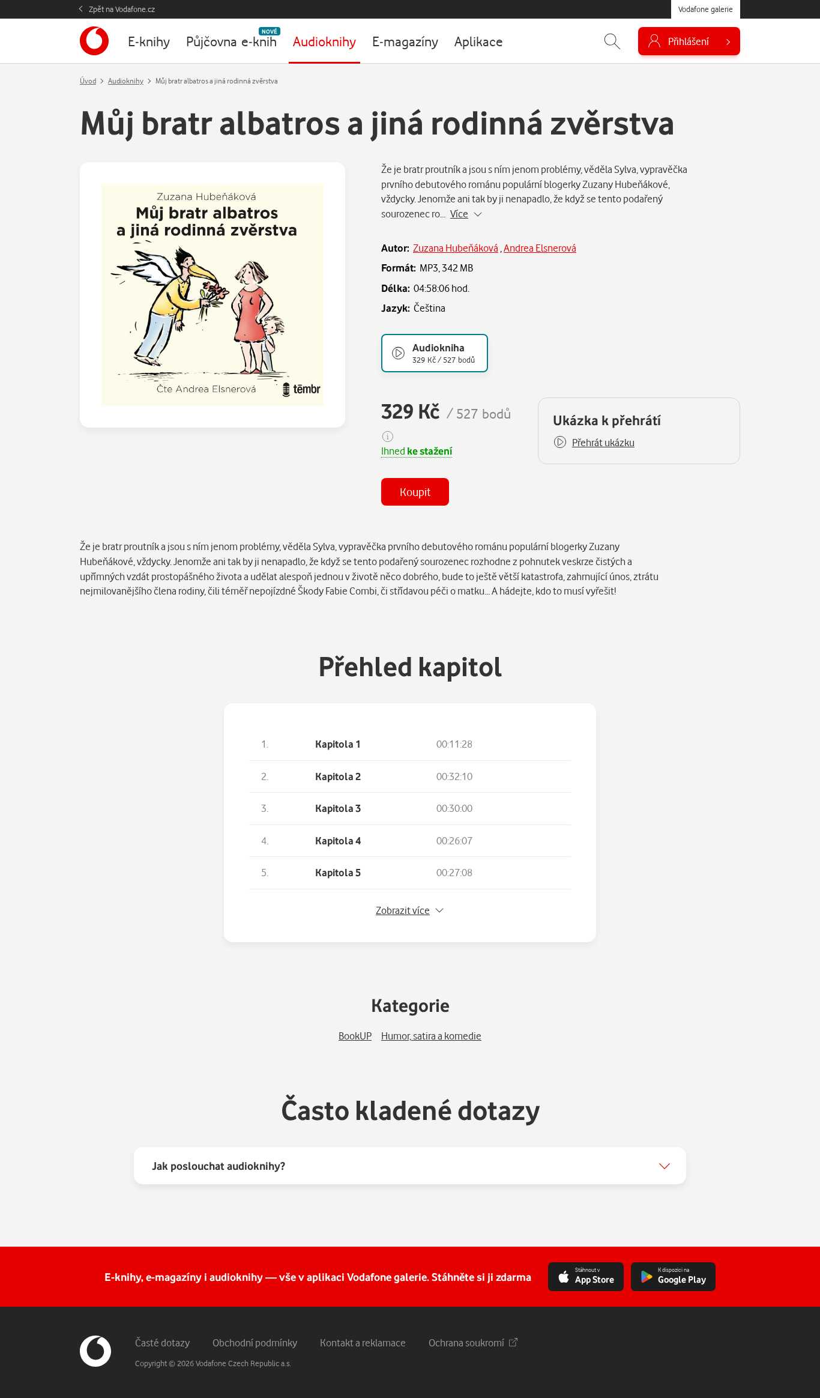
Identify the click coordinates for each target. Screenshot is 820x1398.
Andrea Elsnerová (540, 247)
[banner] (94, 40)
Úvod (88, 80)
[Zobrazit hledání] (612, 41)
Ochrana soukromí (466, 1342)
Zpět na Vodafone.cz (122, 9)
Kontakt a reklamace (363, 1342)
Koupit (415, 491)
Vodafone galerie (705, 9)
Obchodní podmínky (255, 1342)
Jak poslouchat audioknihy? (218, 1165)
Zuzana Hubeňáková (455, 247)
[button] (594, 443)
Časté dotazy (162, 1342)
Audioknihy (125, 80)
